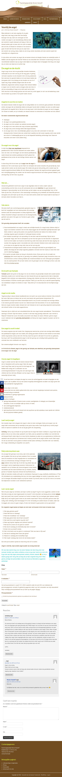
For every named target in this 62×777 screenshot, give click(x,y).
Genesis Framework (35, 775)
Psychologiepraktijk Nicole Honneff (31, 9)
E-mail (5, 727)
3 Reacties (22, 30)
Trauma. (16, 252)
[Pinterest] (2, 390)
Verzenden (4, 600)
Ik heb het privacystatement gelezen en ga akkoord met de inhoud (20, 596)
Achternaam (34, 574)
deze (3, 463)
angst (18, 605)
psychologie (10, 605)
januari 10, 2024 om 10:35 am (13, 681)
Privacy (38, 589)
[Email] (2, 394)
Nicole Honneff (11, 680)
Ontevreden (6, 767)
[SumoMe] (2, 398)
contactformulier (6, 753)
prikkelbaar (7, 256)
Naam (5, 721)
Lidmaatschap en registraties (10, 763)
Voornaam (4, 574)
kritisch (58, 494)
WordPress (43, 775)
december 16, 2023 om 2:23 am (12, 663)
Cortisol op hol (14, 263)
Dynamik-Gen (25, 775)
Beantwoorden (9, 654)
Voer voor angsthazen (15, 148)
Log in (48, 775)
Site (4, 732)
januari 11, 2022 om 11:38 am (12, 617)
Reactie (5, 706)
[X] (2, 386)
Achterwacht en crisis (8, 769)
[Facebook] (2, 383)
